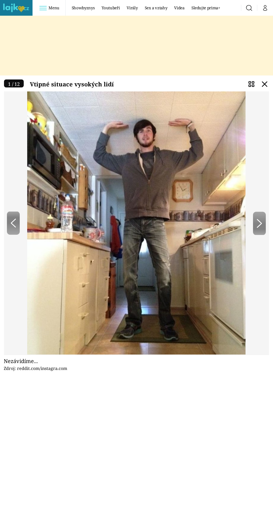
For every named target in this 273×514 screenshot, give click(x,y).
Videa (179, 7)
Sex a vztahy (156, 7)
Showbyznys (83, 7)
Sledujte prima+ (205, 7)
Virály (132, 7)
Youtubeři (111, 7)
